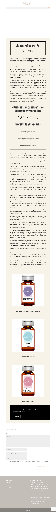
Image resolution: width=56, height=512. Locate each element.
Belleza (8, 482)
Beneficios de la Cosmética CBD (39, 501)
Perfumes (9, 487)
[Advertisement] (28, 27)
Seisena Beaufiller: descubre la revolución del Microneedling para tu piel (40, 488)
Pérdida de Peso (11, 485)
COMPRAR (16, 416)
